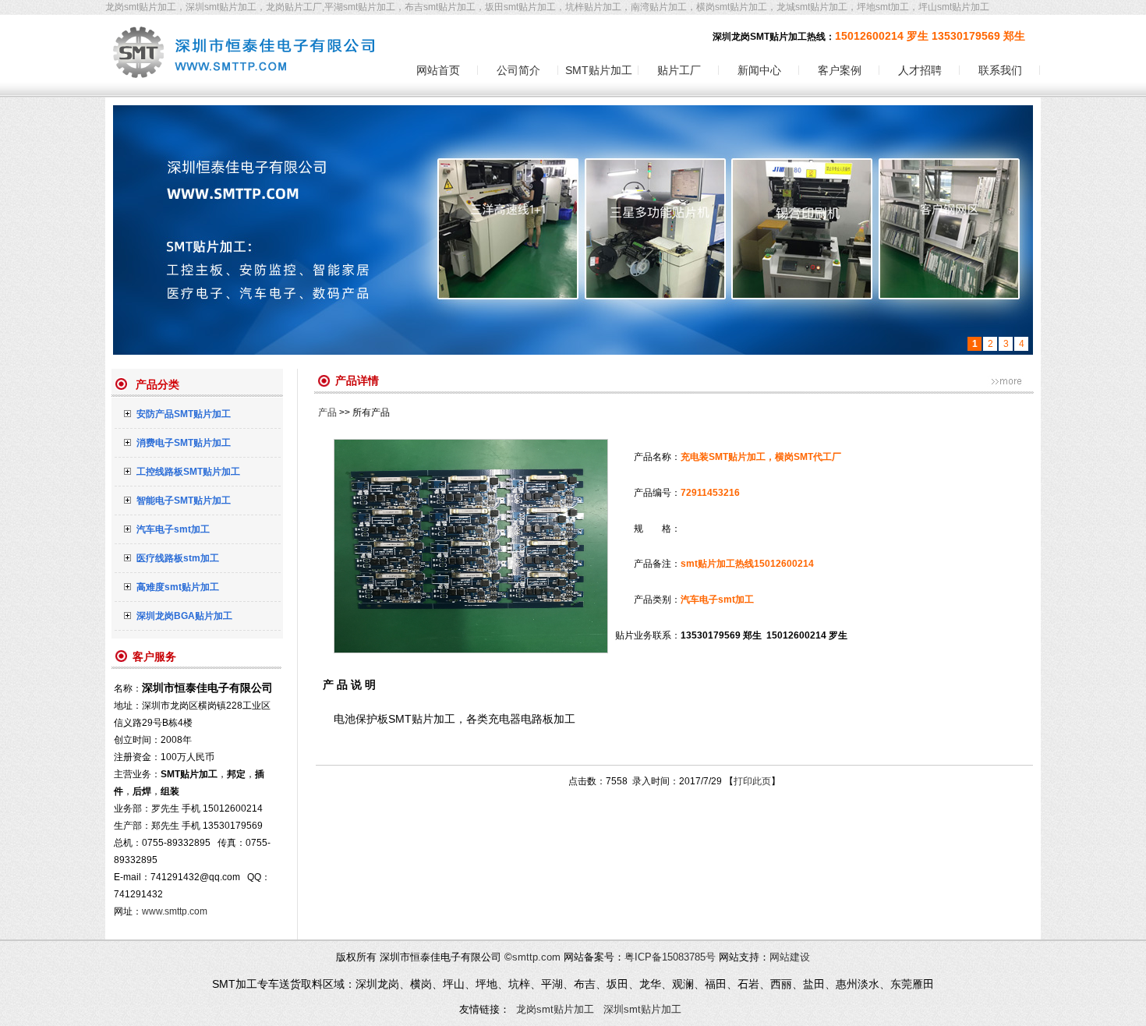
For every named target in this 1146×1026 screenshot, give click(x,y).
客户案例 (839, 70)
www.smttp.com (174, 911)
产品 (327, 412)
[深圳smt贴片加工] (573, 230)
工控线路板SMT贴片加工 (188, 471)
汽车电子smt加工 (173, 529)
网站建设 (789, 957)
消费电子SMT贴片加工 (183, 442)
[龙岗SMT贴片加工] (243, 92)
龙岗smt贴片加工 (555, 1009)
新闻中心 (759, 70)
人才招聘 (920, 70)
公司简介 (518, 70)
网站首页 (438, 70)
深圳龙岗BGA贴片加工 (184, 615)
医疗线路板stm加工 (177, 558)
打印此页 (752, 781)
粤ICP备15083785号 (670, 957)
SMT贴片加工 (598, 70)
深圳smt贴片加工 (642, 1009)
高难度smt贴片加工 (177, 587)
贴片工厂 (679, 70)
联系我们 (1000, 70)
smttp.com (536, 957)
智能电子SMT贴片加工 (183, 500)
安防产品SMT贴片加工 (183, 414)
